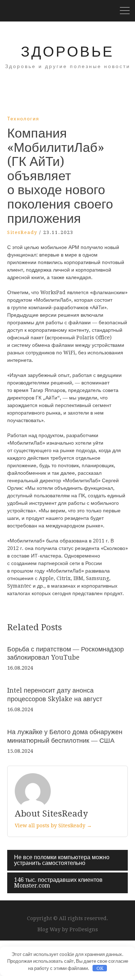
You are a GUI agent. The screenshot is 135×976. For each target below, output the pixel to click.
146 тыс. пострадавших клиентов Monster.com (58, 882)
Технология (23, 118)
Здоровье (67, 51)
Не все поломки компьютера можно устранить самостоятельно (61, 860)
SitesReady (22, 232)
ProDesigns (83, 929)
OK (99, 968)
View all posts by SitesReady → (53, 825)
